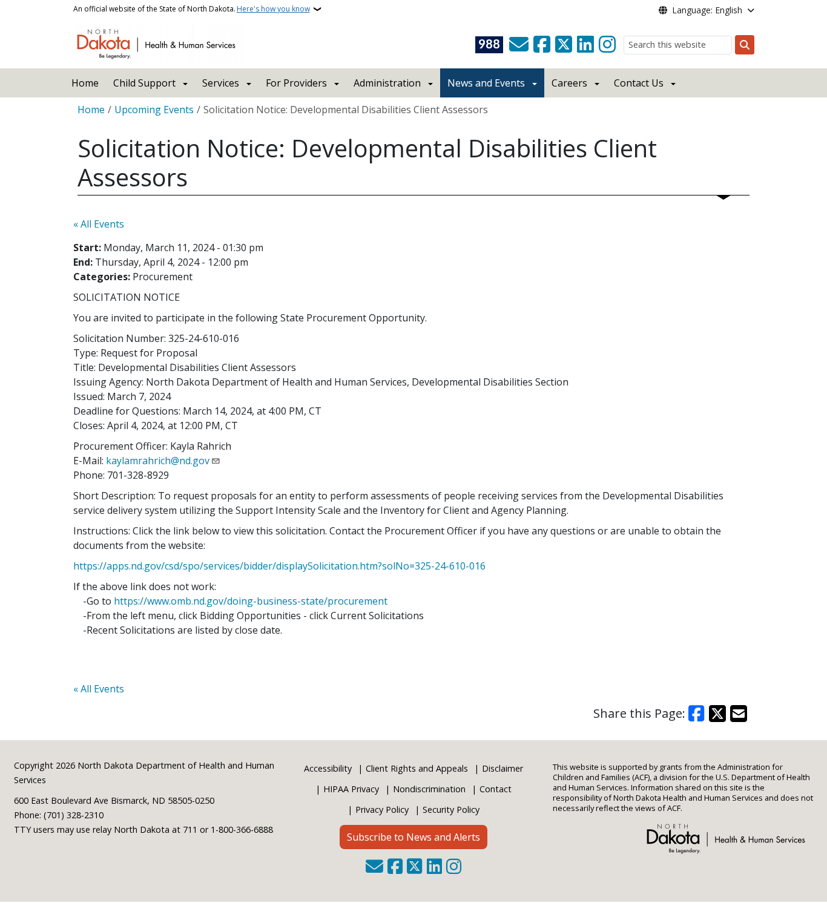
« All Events (98, 224)
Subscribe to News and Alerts (413, 837)
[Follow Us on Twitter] (563, 44)
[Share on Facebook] (697, 713)
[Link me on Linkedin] (585, 44)
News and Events (486, 83)
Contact (495, 789)
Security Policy (451, 809)
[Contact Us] (519, 44)
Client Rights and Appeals (417, 768)
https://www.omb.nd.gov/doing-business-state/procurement (250, 601)
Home (85, 83)
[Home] (158, 43)
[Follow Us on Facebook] (541, 44)
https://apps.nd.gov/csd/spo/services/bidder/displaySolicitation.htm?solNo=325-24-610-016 (279, 566)
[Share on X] (717, 713)
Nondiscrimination (429, 789)
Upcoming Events (154, 109)
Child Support (144, 83)
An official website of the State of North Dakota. (191, 9)
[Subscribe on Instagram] (607, 44)
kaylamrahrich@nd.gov (157, 460)
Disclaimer (502, 768)
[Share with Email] (738, 713)
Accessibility (328, 768)
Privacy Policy (382, 809)
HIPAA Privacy (351, 789)
